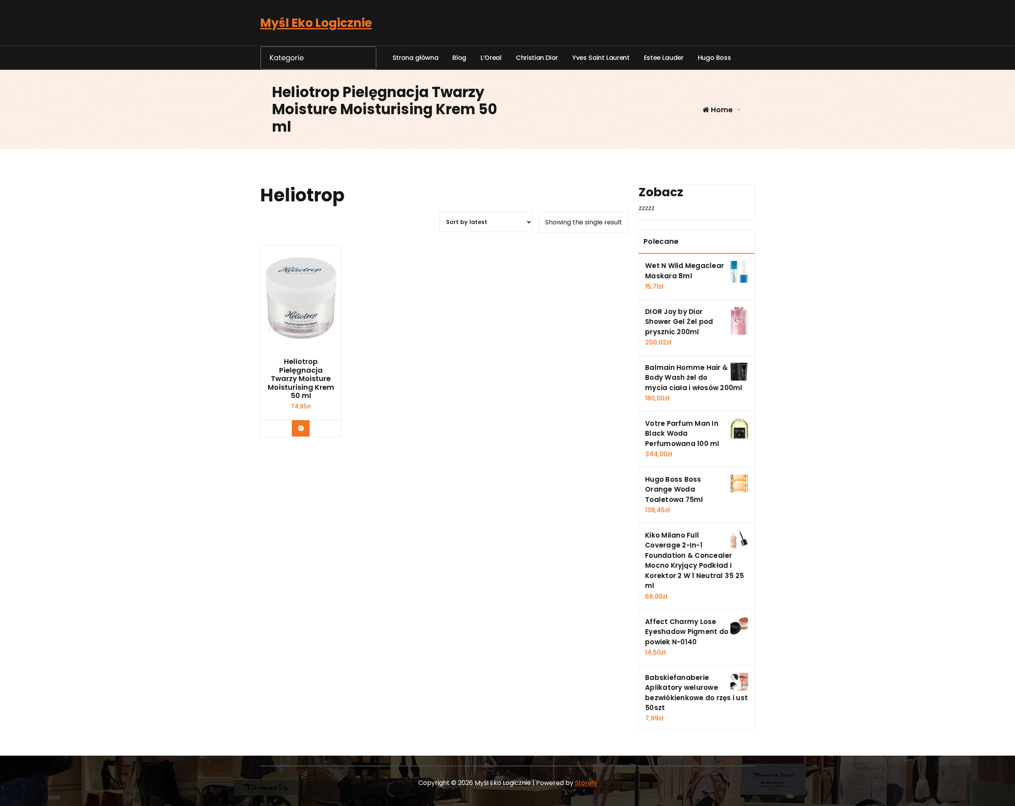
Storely (586, 782)
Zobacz (307, 428)
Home (721, 110)
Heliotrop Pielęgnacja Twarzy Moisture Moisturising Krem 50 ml (301, 378)
